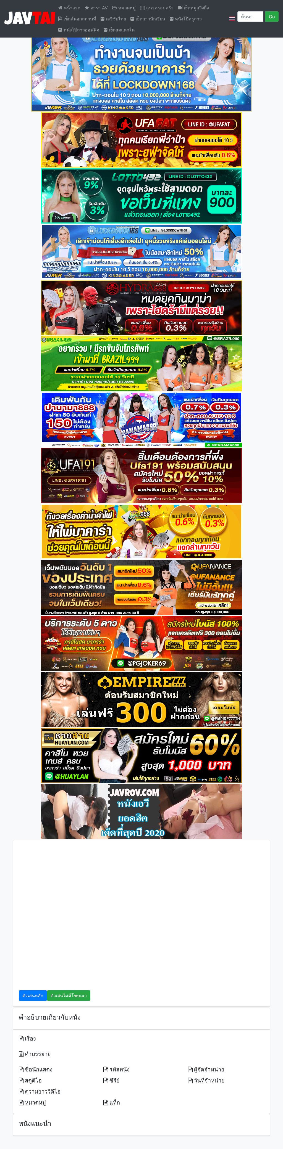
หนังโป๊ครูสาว (188, 19)
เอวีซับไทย (115, 19)
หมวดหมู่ (126, 7)
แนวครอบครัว (159, 7)
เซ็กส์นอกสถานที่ (79, 19)
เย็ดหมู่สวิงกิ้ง (195, 7)
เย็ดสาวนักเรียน (149, 19)
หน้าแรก (71, 7)
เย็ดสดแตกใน (121, 30)
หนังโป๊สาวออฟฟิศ (80, 30)
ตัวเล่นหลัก (32, 995)
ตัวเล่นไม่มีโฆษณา (69, 995)
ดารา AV (98, 7)
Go (272, 16)
